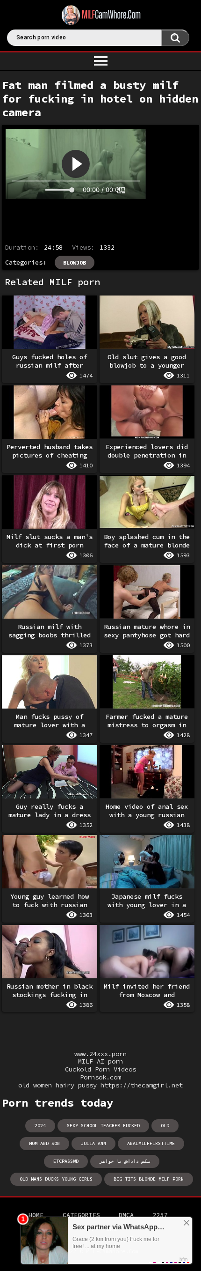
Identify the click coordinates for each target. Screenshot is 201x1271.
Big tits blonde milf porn (149, 1179)
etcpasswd (66, 1161)
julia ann (93, 1143)
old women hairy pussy (57, 1085)
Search (175, 37)
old (165, 1126)
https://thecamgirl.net (141, 1085)
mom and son (44, 1143)
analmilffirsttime (151, 1143)
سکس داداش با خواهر (125, 1161)
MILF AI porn (100, 1061)
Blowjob (74, 262)
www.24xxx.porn (100, 1054)
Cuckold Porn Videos (100, 1069)
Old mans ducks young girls (56, 1179)
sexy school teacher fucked (103, 1126)
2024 (40, 1126)
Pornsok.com (100, 1077)
